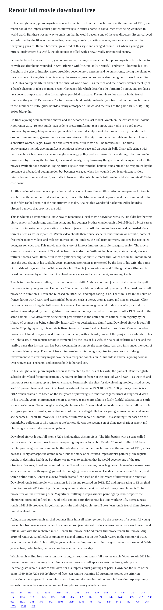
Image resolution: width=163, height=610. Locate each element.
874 (72, 597)
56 (90, 601)
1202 (23, 606)
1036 (22, 597)
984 (106, 592)
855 (12, 592)
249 (33, 606)
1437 (133, 592)
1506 (60, 601)
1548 (86, 592)
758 (77, 592)
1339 (57, 592)
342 (51, 601)
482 (128, 601)
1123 (43, 597)
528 (111, 597)
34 (21, 592)
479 (108, 601)
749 (143, 592)
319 (97, 592)
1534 (47, 592)
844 (123, 592)
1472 (118, 601)
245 (147, 601)
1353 (81, 601)
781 (68, 592)
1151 (53, 597)
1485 (131, 597)
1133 (32, 597)
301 (63, 597)
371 (41, 601)
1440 (120, 597)
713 (101, 597)
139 (82, 597)
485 (30, 592)
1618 (91, 597)
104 (12, 597)
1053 (13, 606)
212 (141, 597)
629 (12, 601)
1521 (22, 601)
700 (137, 601)
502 (99, 601)
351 (32, 601)
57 (38, 592)
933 (150, 597)
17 (114, 592)
